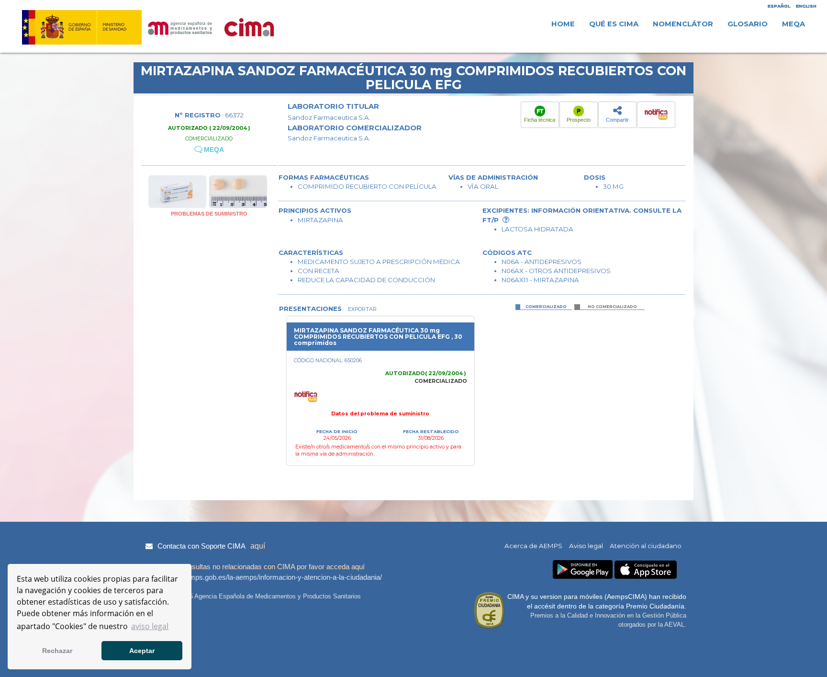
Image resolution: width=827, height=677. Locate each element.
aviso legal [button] (149, 626)
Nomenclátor (683, 24)
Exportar (361, 309)
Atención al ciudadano (646, 546)
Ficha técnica (539, 120)
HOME (563, 24)
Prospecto (579, 120)
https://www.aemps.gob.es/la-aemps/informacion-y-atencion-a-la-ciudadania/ (262, 577)
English (806, 6)
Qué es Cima (613, 24)
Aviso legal (586, 546)
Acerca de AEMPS (533, 546)
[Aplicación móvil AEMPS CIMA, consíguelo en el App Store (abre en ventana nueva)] (646, 570)
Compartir (617, 120)
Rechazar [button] (57, 650)
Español (779, 6)
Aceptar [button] (142, 650)
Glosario (747, 24)
